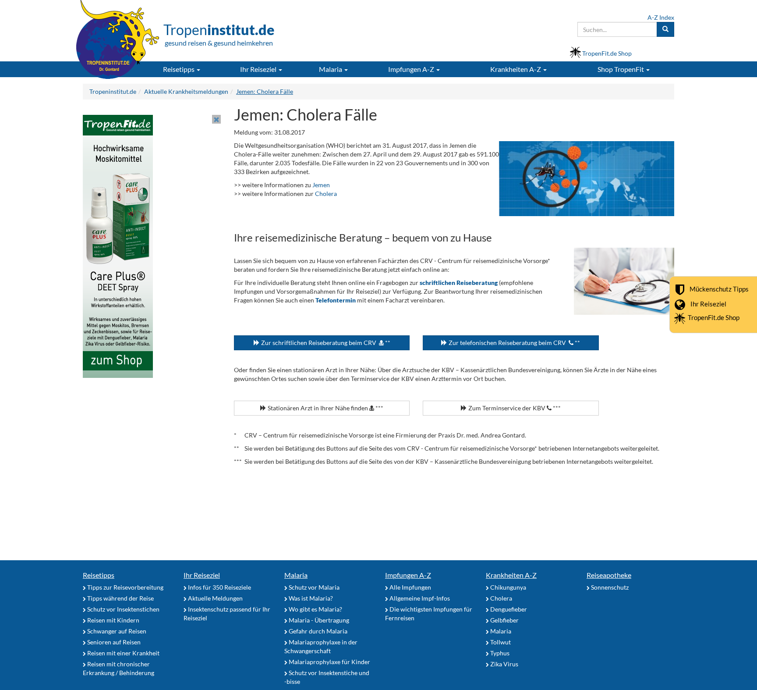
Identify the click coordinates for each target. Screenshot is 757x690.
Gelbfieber (504, 620)
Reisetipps (98, 575)
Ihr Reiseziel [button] (259, 69)
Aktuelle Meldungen (215, 598)
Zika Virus (503, 664)
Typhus (499, 653)
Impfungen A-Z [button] (411, 69)
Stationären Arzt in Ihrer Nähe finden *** (324, 408)
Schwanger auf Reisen (116, 631)
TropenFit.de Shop (713, 317)
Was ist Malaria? (310, 598)
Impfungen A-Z (408, 575)
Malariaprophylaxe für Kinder (328, 661)
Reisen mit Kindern (112, 620)
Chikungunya (507, 587)
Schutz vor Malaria (313, 587)
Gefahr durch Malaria (317, 631)
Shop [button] (621, 69)
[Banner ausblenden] (216, 119)
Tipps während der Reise (120, 598)
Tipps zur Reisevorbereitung (124, 587)
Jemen (321, 185)
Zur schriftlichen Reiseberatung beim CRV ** (325, 342)
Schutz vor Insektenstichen (122, 609)
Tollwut (500, 642)
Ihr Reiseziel (708, 303)
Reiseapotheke (609, 575)
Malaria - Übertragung (318, 620)
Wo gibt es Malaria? (314, 609)
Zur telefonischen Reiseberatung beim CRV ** (513, 342)
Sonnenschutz (609, 587)
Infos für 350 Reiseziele (219, 587)
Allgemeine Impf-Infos (419, 598)
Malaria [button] (331, 69)
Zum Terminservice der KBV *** (514, 408)
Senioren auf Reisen (113, 642)
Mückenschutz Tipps (719, 288)
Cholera (326, 193)
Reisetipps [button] (179, 69)
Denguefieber (508, 609)
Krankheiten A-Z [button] (516, 69)
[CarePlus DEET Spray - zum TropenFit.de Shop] (118, 245)
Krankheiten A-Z (511, 575)
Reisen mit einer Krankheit (122, 653)
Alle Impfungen (409, 587)
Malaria (296, 575)
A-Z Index (660, 17)
